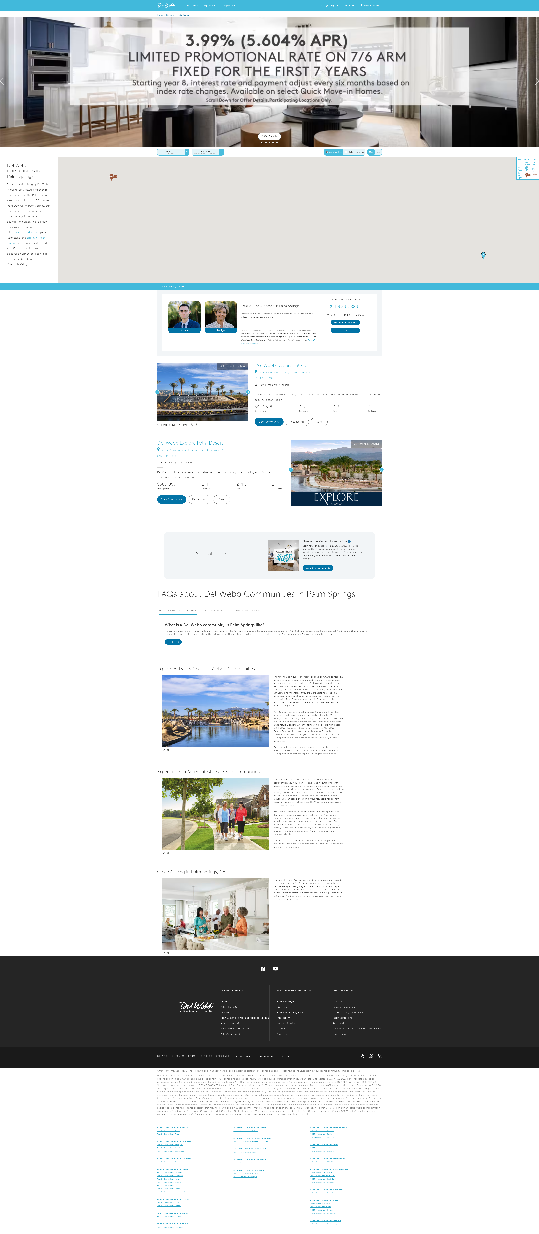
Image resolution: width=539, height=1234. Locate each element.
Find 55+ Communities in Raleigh (321, 1134)
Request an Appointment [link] (345, 322)
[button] (192, 5)
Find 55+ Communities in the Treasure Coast (172, 1192)
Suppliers (282, 1034)
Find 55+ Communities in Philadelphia (323, 1162)
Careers (281, 1028)
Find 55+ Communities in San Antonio (323, 1213)
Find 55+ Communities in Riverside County (171, 1151)
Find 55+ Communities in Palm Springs (170, 1148)
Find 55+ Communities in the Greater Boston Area (250, 1141)
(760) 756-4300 (264, 378)
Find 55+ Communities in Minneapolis (246, 1163)
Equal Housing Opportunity (348, 1012)
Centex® (226, 1001)
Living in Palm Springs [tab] (215, 611)
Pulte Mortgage (285, 1001)
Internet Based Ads (343, 1018)
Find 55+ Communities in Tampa (168, 1185)
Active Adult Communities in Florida (172, 1169)
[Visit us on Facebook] (263, 969)
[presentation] (2, 81)
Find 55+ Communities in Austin (320, 1207)
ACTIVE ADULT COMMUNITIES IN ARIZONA (173, 1127)
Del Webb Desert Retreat (281, 365)
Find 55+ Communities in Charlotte (322, 1131)
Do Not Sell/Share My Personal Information (357, 1028)
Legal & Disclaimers (344, 1007)
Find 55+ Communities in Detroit (244, 1152)
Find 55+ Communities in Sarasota (169, 1182)
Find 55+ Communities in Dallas (321, 1203)
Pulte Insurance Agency (290, 1012)
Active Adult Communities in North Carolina (329, 1127)
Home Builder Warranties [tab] (249, 611)
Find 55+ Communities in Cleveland (322, 1151)
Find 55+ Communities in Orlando (169, 1188)
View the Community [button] (318, 568)
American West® (230, 1023)
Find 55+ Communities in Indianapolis (170, 1227)
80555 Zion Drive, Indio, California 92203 (284, 372)
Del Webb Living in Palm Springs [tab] (177, 611)
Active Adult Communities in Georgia (173, 1199)
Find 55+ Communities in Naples (168, 1179)
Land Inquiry (339, 1034)
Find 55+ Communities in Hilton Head (322, 1176)
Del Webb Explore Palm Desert (190, 443)
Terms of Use (267, 1056)
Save (319, 421)
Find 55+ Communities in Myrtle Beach (323, 1179)
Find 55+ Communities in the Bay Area (170, 1145)
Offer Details (269, 136)
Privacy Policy (243, 1056)
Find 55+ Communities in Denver (168, 1162)
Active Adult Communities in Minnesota (250, 1159)
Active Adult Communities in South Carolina (329, 1169)
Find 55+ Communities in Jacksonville (170, 1176)
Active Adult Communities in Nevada (248, 1170)
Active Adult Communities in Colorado (174, 1158)
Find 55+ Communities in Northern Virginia (324, 1224)
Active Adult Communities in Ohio (324, 1145)
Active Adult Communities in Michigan (249, 1149)
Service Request (371, 5)
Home (160, 15)
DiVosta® (226, 1012)
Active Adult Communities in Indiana (172, 1224)
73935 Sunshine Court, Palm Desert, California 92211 (194, 450)
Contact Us (349, 5)
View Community (269, 421)
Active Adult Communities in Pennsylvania (328, 1158)
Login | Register (331, 5)
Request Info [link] (345, 330)
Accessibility (340, 1023)
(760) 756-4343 (166, 455)
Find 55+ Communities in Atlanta (168, 1202)
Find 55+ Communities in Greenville (322, 1182)
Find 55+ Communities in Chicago (169, 1216)
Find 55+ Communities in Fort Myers (169, 1172)
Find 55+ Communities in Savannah (169, 1206)
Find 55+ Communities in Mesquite (245, 1177)
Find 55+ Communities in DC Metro (245, 1131)
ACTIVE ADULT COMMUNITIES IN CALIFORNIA (174, 1141)
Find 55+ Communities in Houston (321, 1210)
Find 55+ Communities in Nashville (322, 1193)
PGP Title (282, 1007)
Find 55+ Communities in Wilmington (322, 1137)
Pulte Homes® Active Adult (236, 1028)
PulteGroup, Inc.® (231, 1034)
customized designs (25, 232)
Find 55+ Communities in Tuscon (168, 1134)
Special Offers (211, 553)
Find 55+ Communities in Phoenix (168, 1131)
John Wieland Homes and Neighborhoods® (245, 1018)
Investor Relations (287, 1023)
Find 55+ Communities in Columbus (322, 1148)
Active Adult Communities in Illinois (172, 1213)
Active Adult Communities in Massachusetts (252, 1138)
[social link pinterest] (197, 425)
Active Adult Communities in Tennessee (326, 1189)
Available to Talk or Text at (345, 300)
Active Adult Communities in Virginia (325, 1221)
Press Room (283, 1018)
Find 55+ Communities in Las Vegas (245, 1173)
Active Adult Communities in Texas (324, 1200)
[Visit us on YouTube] (275, 969)
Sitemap (286, 1056)
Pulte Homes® (229, 1007)
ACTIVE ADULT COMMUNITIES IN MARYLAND (249, 1127)
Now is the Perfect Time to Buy (325, 541)
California (170, 15)
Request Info (297, 421)
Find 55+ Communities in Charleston (322, 1172)
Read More (173, 642)
